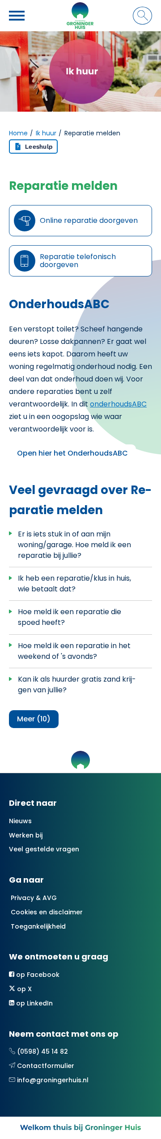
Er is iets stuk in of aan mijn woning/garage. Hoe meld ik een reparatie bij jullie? (74, 545)
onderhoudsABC (118, 404)
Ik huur (46, 133)
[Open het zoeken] (142, 16)
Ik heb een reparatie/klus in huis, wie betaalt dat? (74, 583)
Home (18, 133)
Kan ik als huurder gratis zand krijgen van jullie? (77, 684)
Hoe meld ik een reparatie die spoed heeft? (69, 617)
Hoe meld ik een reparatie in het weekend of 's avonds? (74, 651)
